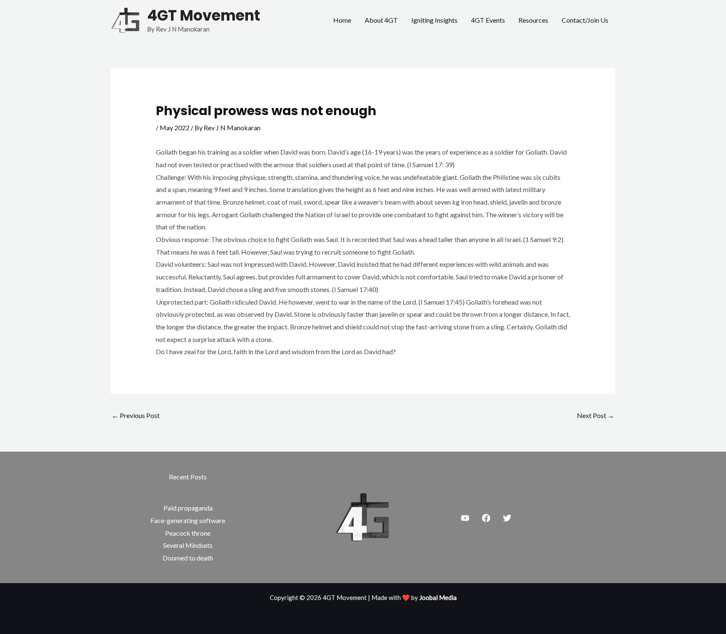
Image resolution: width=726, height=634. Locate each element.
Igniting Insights (434, 20)
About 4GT (381, 20)
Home (342, 20)
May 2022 (174, 128)
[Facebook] (486, 518)
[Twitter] (507, 518)
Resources (533, 20)
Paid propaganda (188, 508)
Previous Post (136, 415)
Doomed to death (188, 558)
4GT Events (488, 20)
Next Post (595, 415)
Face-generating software (187, 520)
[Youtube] (465, 518)
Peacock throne (187, 533)
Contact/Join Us (585, 20)
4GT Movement (203, 15)
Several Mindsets (188, 545)
